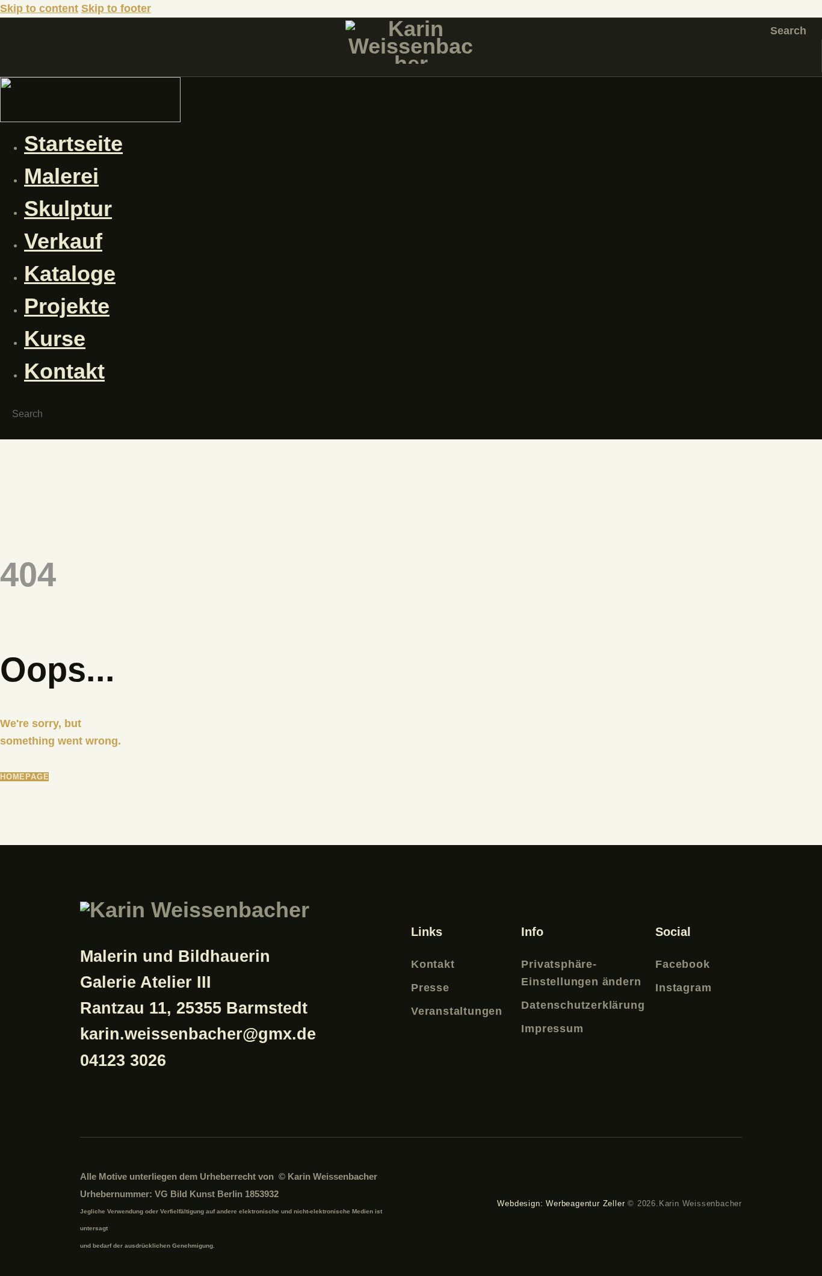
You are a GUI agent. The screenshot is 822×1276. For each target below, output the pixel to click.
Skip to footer (116, 8)
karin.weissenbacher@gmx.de (198, 1034)
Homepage (24, 776)
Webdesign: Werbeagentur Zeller (561, 1203)
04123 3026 (123, 1060)
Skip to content (39, 8)
